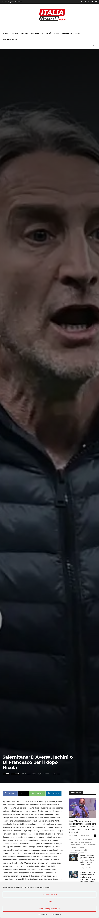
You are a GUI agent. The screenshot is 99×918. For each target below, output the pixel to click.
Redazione (44, 774)
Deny (49, 901)
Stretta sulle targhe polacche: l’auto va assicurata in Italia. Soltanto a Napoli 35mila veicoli (87, 860)
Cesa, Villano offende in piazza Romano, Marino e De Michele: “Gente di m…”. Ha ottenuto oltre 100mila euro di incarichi (82, 827)
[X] (88, 1)
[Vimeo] (92, 1)
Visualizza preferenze (49, 908)
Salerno (15, 774)
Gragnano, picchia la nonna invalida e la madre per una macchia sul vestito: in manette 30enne (87, 877)
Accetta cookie (49, 894)
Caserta (71, 817)
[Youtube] (95, 1)
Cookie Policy (56, 914)
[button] (94, 46)
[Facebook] (81, 1)
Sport (6, 774)
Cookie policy (42, 914)
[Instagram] (85, 1)
